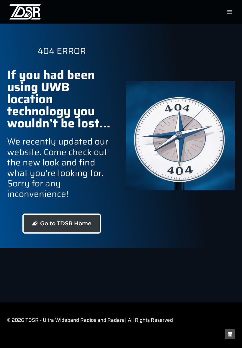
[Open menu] (229, 11)
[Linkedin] (230, 334)
